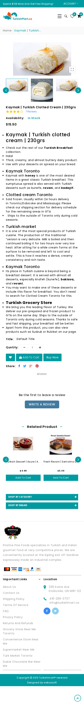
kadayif (67, 188)
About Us (9, 587)
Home (7, 30)
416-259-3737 (59, 599)
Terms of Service (15, 605)
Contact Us (11, 593)
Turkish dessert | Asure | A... (23, 461)
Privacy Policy (13, 617)
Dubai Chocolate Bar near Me (21, 664)
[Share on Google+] (31, 366)
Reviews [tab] (42, 374)
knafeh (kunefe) (47, 279)
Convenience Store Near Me (20, 641)
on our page (67, 332)
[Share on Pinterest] (37, 366)
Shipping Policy (14, 599)
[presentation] (6, 90)
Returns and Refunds (18, 623)
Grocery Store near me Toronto (19, 631)
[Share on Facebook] (19, 366)
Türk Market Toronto (18, 656)
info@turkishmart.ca (64, 603)
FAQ (6, 611)
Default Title (26, 339)
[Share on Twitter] (25, 366)
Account (70, 3)
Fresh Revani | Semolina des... (61, 461)
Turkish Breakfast (58, 148)
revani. (18, 283)
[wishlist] (10, 357)
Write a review (42, 404)
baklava (67, 279)
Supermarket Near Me (19, 650)
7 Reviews (31, 111)
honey (30, 175)
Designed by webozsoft (42, 682)
